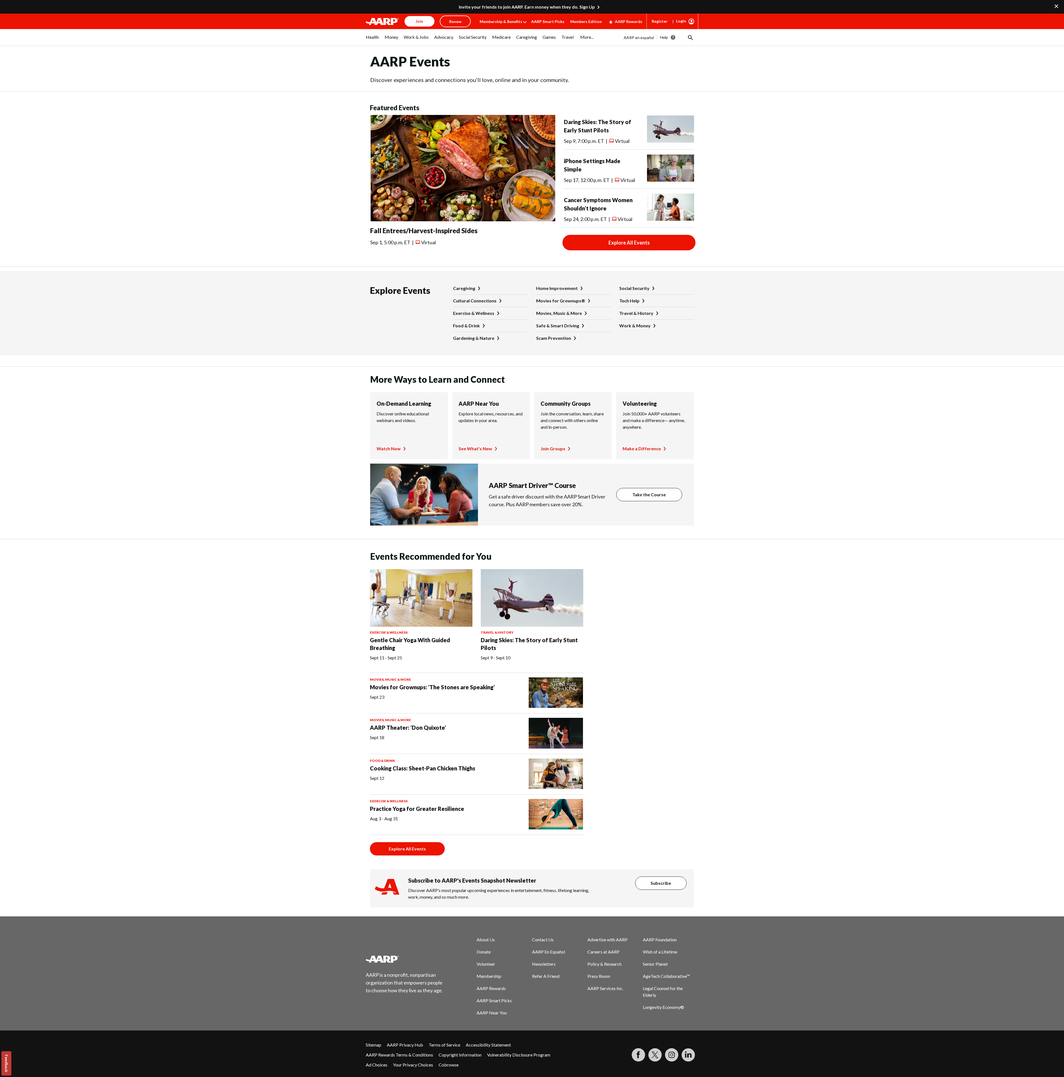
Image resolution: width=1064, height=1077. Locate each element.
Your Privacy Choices (413, 1064)
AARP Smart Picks (547, 21)
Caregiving (464, 288)
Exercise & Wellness (473, 313)
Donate (484, 951)
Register (659, 21)
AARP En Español (548, 951)
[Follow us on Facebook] (638, 1054)
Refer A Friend (545, 976)
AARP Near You (479, 403)
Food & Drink (466, 325)
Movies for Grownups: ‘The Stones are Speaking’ (432, 687)
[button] (690, 37)
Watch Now (389, 448)
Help (664, 37)
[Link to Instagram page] (671, 1054)
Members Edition (586, 21)
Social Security (634, 288)
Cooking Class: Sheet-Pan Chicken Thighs (422, 768)
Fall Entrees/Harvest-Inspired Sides (423, 231)
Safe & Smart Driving (557, 325)
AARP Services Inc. (605, 988)
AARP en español (639, 37)
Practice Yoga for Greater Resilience (417, 808)
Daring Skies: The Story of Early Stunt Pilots (529, 644)
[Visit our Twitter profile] (655, 1054)
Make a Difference (642, 448)
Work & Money (635, 325)
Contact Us (543, 939)
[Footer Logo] (404, 959)
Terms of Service (444, 1044)
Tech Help (629, 300)
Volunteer (486, 964)
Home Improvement (557, 288)
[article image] (462, 219)
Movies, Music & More (559, 313)
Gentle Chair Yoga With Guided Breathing (410, 644)
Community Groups (565, 403)
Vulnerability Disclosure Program (518, 1054)
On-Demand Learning (404, 403)
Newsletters (544, 964)
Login (681, 21)
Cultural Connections (475, 300)
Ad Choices (376, 1064)
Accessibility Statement (488, 1044)
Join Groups (553, 448)
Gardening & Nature (473, 338)
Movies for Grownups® (560, 300)
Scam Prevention (553, 338)
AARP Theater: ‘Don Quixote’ (408, 727)
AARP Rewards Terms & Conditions (399, 1054)
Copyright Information (460, 1054)
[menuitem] (372, 39)
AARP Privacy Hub (405, 1044)
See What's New (475, 448)
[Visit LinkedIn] (688, 1054)
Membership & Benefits (501, 21)
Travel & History (636, 313)
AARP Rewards (628, 21)
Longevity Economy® (663, 1007)
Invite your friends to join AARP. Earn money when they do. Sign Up (527, 6)
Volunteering (640, 403)
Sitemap (373, 1044)
